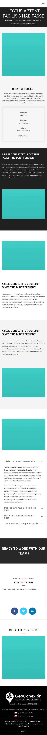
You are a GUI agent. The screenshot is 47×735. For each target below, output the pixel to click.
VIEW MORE (23, 136)
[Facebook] (14, 611)
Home (9, 20)
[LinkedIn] (32, 611)
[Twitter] (23, 611)
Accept (23, 731)
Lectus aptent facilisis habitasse (27, 20)
